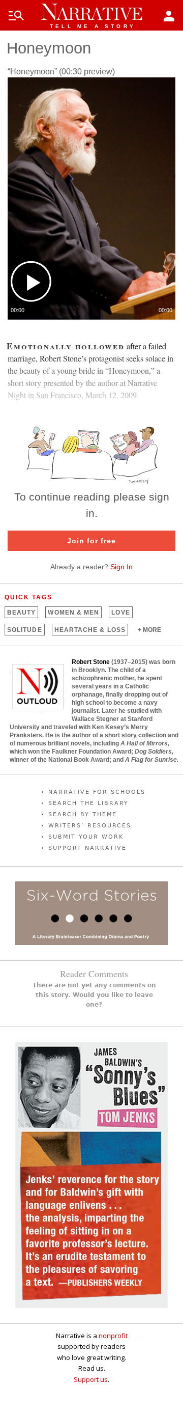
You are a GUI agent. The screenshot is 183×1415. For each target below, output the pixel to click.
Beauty (21, 612)
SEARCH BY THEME (82, 814)
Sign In (121, 567)
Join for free (91, 541)
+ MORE (149, 629)
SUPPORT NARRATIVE (87, 848)
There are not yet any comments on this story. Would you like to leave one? (94, 995)
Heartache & (90, 629)
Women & (73, 612)
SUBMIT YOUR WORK (86, 837)
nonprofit (113, 1335)
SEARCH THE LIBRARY (88, 803)
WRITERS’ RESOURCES (89, 825)
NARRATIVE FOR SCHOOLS (96, 792)
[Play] (31, 281)
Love (120, 612)
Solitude (24, 629)
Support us (91, 1379)
